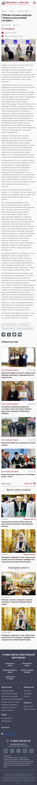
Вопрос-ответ (28, 706)
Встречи (26, 696)
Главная (3, 11)
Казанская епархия (7, 691)
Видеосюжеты (6, 721)
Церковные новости (23, 11)
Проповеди (27, 693)
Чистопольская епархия (10, 664)
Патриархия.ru (10, 29)
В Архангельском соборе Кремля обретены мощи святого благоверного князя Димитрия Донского (17, 524)
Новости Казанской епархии (9, 370)
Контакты (5, 727)
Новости (11, 11)
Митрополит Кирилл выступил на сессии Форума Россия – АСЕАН (18, 475)
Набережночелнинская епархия (10, 671)
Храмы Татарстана (7, 710)
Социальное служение (8, 707)
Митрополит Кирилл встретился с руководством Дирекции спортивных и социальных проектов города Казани (18, 375)
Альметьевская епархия (27, 664)
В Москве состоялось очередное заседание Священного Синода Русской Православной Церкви (16, 602)
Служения (27, 691)
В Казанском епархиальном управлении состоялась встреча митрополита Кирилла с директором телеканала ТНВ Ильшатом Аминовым (16, 410)
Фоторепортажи (7, 718)
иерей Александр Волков (24, 328)
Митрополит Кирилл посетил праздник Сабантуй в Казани (18, 444)
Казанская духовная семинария (27, 671)
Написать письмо (30, 709)
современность (24, 324)
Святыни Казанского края (10, 702)
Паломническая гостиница (10, 677)
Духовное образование (9, 705)
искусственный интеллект (9, 324)
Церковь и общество (8, 328)
